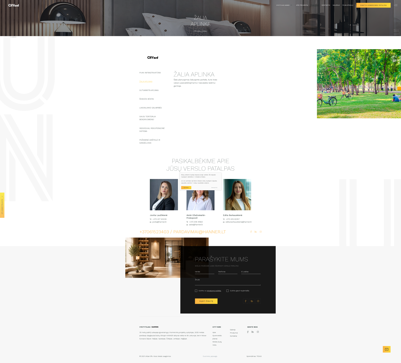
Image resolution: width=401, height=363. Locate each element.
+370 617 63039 (159, 219)
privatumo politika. (214, 291)
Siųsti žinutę (206, 301)
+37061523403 (154, 231)
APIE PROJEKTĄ (302, 5)
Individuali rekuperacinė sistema (152, 129)
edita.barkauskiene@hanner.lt (238, 222)
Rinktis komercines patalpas (373, 5)
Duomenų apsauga (210, 356)
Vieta (214, 345)
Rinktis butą (217, 342)
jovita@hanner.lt (159, 222)
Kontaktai (233, 336)
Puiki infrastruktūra (150, 73)
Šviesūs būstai (146, 99)
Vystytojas (4, 37)
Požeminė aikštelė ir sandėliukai (149, 141)
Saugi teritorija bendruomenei (147, 118)
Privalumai (234, 333)
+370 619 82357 (233, 219)
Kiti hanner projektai (2, 206)
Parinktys (214, 187)
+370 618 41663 (196, 222)
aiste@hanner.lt (196, 224)
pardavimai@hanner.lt (199, 231)
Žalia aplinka (145, 81)
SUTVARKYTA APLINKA (149, 90)
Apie (214, 332)
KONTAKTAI (326, 5)
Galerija (232, 330)
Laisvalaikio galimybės (150, 108)
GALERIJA (336, 5)
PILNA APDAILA (347, 5)
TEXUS (259, 356)
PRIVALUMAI (314, 5)
